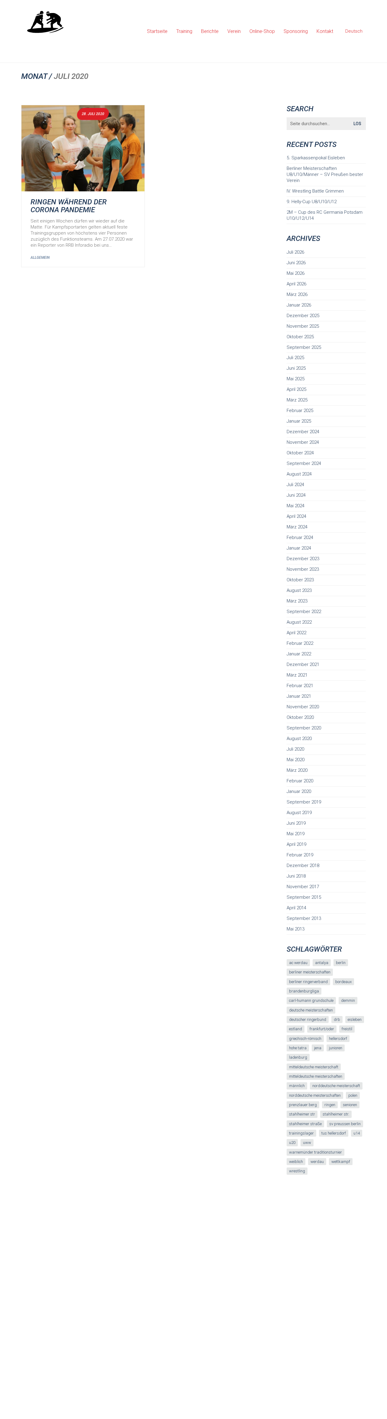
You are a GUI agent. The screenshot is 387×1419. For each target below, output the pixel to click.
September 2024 (304, 463)
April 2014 (296, 908)
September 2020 (304, 728)
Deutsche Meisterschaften (311, 1010)
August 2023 (299, 590)
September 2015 (304, 897)
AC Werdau (298, 962)
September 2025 (304, 347)
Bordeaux (343, 981)
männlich (297, 1085)
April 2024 (296, 516)
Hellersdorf (338, 1038)
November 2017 (303, 886)
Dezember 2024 (303, 431)
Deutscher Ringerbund (307, 1019)
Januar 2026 (299, 305)
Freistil (347, 1029)
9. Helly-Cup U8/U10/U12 (312, 201)
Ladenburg (298, 1057)
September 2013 (304, 918)
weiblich (296, 1161)
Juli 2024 (295, 484)
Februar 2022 (300, 643)
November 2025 (303, 326)
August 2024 (299, 474)
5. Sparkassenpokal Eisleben (316, 158)
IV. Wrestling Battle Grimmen (315, 191)
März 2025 (297, 400)
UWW (307, 1142)
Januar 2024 (299, 548)
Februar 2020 (300, 781)
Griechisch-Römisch (305, 1038)
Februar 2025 (300, 410)
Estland (295, 1029)
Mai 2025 (295, 379)
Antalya (321, 962)
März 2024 (297, 527)
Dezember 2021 (303, 664)
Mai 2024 (295, 505)
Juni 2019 (296, 823)
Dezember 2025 (303, 315)
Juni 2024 (296, 495)
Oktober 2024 (300, 453)
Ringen (329, 1104)
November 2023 (303, 569)
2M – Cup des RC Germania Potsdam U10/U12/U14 (325, 215)
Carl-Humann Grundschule (311, 1000)
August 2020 (299, 738)
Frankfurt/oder (322, 1029)
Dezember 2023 (303, 558)
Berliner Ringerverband (308, 981)
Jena (317, 1048)
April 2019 (296, 844)
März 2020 (297, 770)
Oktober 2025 (300, 336)
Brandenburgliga (304, 991)
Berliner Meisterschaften (309, 972)
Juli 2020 (295, 749)
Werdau (317, 1161)
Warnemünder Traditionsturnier (315, 1152)
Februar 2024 (300, 537)
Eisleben (355, 1019)
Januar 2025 (299, 421)
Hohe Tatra (298, 1048)
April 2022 (296, 632)
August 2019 (299, 812)
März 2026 (297, 294)
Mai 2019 (295, 833)
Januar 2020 (299, 791)
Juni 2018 (296, 876)
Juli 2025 (295, 357)
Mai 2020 (295, 759)
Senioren (350, 1104)
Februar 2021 (300, 685)
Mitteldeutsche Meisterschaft (313, 1067)
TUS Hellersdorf (333, 1133)
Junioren (335, 1048)
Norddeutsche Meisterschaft (336, 1085)
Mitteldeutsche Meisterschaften (315, 1076)
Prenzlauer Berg (303, 1104)
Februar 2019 (300, 855)
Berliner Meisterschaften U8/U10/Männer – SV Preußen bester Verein (325, 174)
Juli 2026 (295, 252)
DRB (337, 1019)
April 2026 (296, 284)
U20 (292, 1142)
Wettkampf (340, 1161)
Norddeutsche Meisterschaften (315, 1095)
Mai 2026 (295, 273)
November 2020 (303, 706)
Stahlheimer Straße (305, 1124)
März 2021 (297, 675)
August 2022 (299, 622)
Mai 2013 (295, 929)
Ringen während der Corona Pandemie (69, 206)
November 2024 (303, 442)
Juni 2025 (296, 368)
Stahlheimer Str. (336, 1114)
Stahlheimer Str (302, 1114)
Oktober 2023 (300, 580)
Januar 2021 (299, 696)
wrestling (297, 1171)
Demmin (348, 1000)
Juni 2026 (296, 262)
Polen (352, 1095)
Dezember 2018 (303, 865)
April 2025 (296, 389)
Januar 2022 (299, 654)
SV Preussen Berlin (345, 1124)
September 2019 (304, 802)
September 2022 (304, 611)
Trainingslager (301, 1133)
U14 (356, 1133)
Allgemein (40, 257)
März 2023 (297, 601)
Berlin (341, 962)
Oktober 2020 (300, 717)
